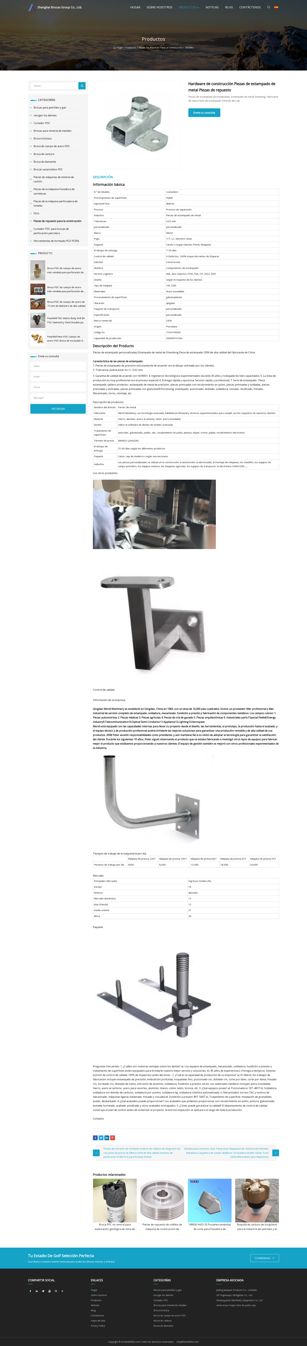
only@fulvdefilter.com (188, 1341)
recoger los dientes (45, 115)
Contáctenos (250, 7)
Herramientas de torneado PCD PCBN (56, 241)
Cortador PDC (42, 123)
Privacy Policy (98, 1325)
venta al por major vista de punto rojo (236, 1305)
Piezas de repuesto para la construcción (160, 47)
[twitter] (43, 1291)
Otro (36, 213)
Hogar (135, 7)
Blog (229, 7)
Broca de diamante (45, 161)
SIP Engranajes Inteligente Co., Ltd (234, 1295)
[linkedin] (36, 1291)
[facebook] (30, 1291)
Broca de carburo (44, 154)
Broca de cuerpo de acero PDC (52, 146)
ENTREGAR (58, 409)
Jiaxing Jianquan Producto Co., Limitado (236, 1290)
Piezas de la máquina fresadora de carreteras (54, 191)
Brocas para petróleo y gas (50, 107)
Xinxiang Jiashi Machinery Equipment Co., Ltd (239, 1300)
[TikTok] (62, 1291)
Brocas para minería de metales (52, 131)
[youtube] (49, 1291)
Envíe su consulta (204, 112)
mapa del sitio (98, 1320)
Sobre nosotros (159, 7)
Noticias (212, 7)
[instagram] (56, 1291)
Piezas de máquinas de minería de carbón (54, 179)
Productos (187, 7)
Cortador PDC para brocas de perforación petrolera (51, 231)
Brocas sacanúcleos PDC (48, 169)
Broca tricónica (42, 138)
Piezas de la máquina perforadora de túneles (56, 203)
